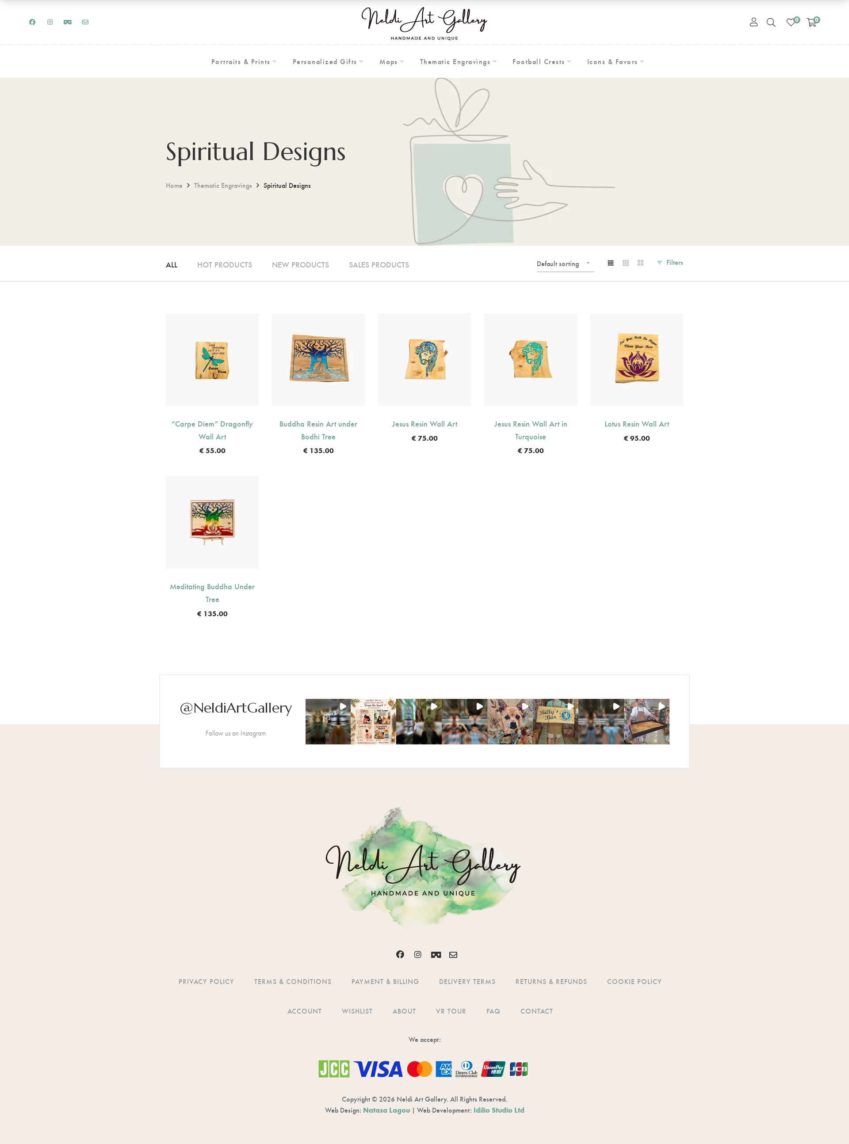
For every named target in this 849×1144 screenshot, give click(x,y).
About (404, 1011)
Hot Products (224, 264)
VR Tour (451, 1011)
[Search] (771, 21)
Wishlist (357, 1011)
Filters (674, 262)
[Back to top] (825, 1120)
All (171, 264)
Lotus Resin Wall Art (636, 423)
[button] (328, 721)
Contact (536, 1011)
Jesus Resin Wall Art (424, 423)
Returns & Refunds (551, 981)
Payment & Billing (385, 981)
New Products (300, 264)
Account (304, 1011)
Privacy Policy (206, 981)
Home (174, 185)
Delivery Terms (467, 981)
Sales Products (379, 264)
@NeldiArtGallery (236, 708)
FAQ (493, 1011)
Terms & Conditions (293, 981)
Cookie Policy (634, 981)
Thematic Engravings (223, 185)
